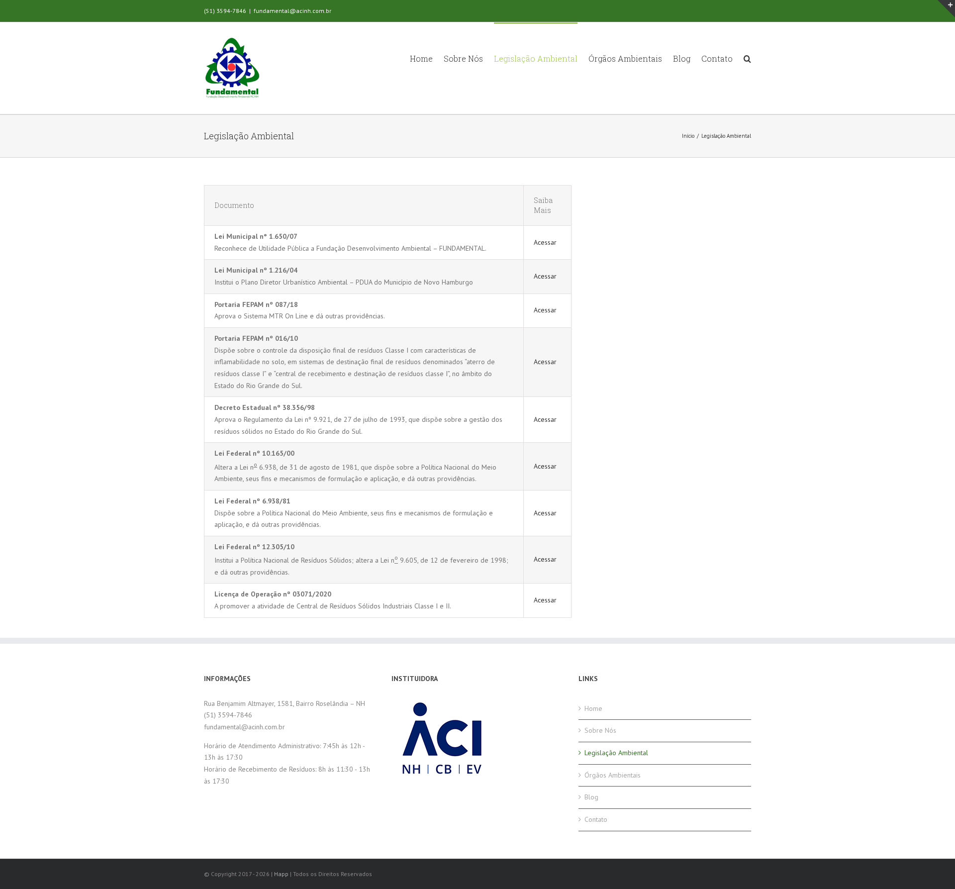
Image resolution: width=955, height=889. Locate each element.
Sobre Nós (600, 730)
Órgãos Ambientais (612, 775)
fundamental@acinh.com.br (292, 10)
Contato (595, 819)
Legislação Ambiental (616, 752)
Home (593, 708)
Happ (281, 874)
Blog (591, 796)
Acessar (545, 242)
